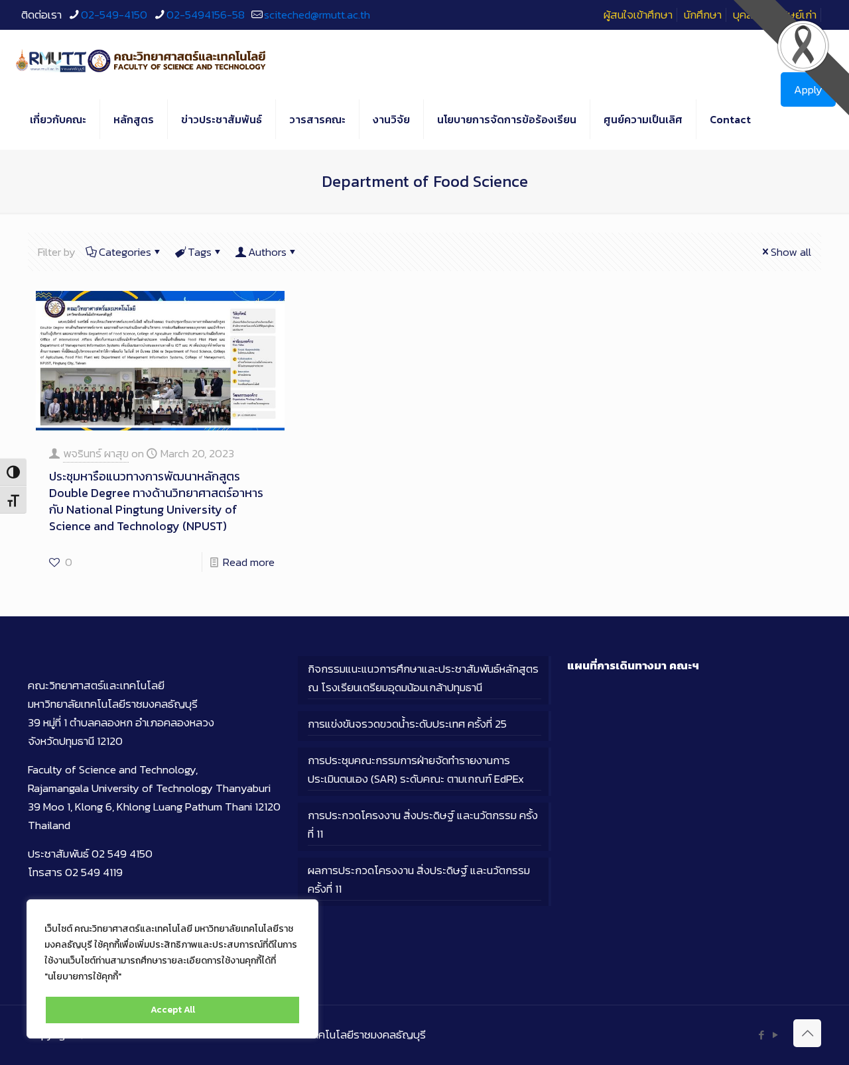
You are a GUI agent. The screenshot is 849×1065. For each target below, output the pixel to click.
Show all (791, 251)
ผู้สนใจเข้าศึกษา (638, 14)
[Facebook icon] (761, 1034)
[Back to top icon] (807, 1033)
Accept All (173, 1010)
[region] (172, 968)
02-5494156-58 (205, 14)
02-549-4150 (114, 14)
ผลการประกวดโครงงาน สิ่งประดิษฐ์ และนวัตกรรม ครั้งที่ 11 (419, 879)
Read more (249, 562)
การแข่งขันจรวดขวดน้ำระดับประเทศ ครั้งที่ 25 (407, 723)
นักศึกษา (703, 14)
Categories (125, 251)
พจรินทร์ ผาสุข (96, 453)
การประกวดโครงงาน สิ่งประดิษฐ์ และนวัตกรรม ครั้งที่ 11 (423, 824)
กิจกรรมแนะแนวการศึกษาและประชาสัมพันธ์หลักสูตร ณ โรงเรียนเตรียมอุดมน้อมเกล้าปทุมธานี (423, 678)
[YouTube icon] (775, 1034)
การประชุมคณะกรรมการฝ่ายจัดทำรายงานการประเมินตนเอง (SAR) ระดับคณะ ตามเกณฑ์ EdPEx (416, 769)
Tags (200, 251)
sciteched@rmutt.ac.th (317, 14)
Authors (267, 251)
